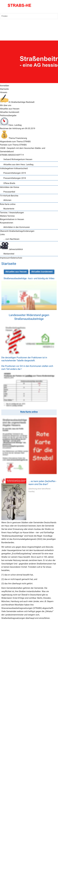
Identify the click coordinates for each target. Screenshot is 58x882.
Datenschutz (16, 258)
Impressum (5, 258)
